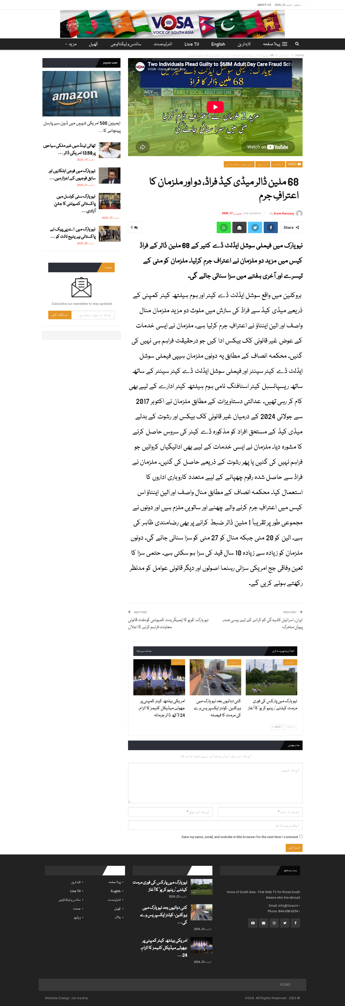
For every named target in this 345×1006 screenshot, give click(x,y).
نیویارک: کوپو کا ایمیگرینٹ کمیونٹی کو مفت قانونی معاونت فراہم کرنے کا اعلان (168, 624)
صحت (77, 908)
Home (285, 985)
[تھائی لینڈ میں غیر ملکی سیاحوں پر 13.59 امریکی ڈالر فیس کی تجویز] (109, 150)
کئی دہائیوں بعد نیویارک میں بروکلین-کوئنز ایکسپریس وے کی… (163, 915)
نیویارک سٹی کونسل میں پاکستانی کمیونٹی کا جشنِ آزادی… (74, 204)
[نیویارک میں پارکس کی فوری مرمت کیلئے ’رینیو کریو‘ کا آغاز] (271, 677)
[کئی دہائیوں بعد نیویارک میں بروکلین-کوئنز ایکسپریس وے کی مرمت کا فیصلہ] (215, 677)
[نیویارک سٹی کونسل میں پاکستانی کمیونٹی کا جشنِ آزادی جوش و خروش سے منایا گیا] (109, 201)
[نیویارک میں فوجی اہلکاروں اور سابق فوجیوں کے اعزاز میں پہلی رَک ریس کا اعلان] (109, 175)
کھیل (93, 44)
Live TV (192, 44)
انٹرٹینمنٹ (163, 44)
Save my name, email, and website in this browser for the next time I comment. (239, 837)
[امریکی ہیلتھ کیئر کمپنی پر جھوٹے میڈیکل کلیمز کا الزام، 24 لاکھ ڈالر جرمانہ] (159, 677)
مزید (73, 44)
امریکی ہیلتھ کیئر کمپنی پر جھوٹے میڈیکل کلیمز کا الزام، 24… (164, 948)
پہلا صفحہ (271, 44)
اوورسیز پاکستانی (239, 164)
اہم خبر (262, 164)
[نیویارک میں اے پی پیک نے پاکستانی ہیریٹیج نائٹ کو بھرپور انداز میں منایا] (109, 234)
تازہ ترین (244, 44)
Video (292, 164)
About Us (264, 4)
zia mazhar (79, 998)
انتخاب (278, 164)
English (218, 44)
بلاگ (118, 917)
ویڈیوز (77, 917)
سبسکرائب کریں (60, 315)
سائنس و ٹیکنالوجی (126, 44)
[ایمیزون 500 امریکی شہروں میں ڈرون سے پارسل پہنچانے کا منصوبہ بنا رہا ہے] (81, 93)
